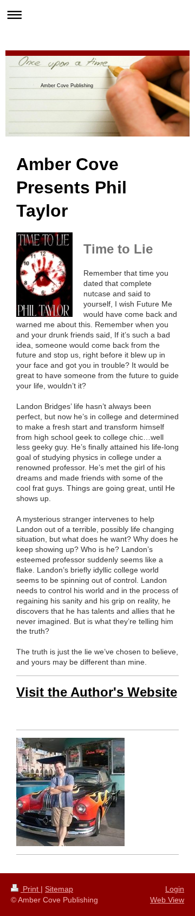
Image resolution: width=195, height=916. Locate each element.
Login (174, 889)
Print (31, 889)
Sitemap (59, 889)
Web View (167, 899)
